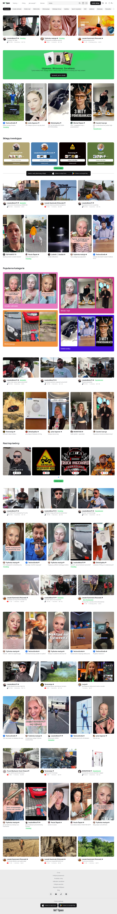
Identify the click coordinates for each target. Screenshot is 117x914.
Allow (102, 897)
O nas (58, 872)
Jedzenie (91, 9)
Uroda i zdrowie (17, 9)
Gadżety (66, 9)
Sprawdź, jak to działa (58, 75)
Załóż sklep (95, 3)
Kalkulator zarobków (58, 881)
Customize (100, 903)
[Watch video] (21, 25)
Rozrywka (108, 9)
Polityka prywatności (58, 875)
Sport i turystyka (76, 9)
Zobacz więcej (58, 168)
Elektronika (36, 9)
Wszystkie (7, 9)
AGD (85, 9)
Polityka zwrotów (58, 884)
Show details (28, 910)
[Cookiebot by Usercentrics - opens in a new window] (12, 910)
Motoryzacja (46, 9)
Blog (58, 890)
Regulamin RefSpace (58, 887)
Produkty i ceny (58, 878)
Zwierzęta (99, 9)
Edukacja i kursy (56, 9)
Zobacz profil (16, 163)
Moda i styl (27, 9)
